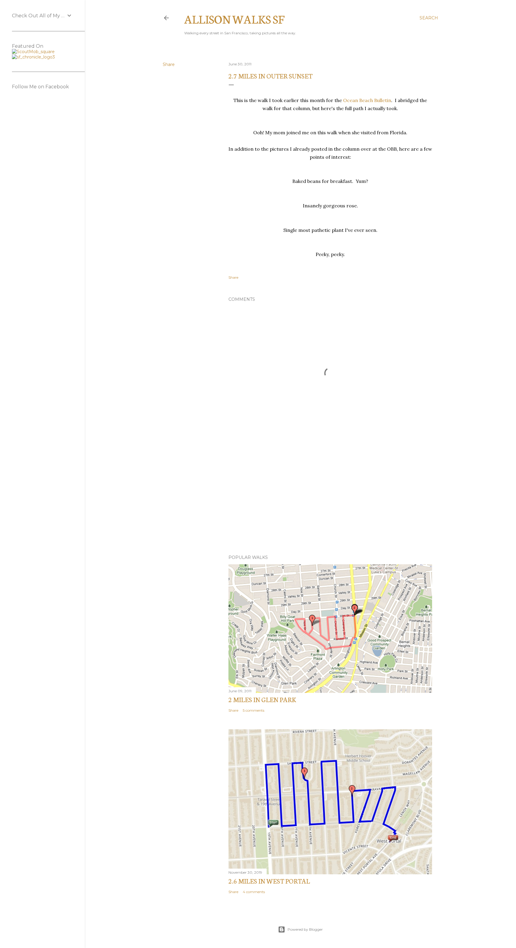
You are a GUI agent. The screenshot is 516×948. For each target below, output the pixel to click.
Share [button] (169, 64)
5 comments (253, 710)
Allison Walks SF (234, 19)
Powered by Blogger (305, 929)
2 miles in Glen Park (262, 699)
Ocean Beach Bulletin (367, 100)
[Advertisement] (330, 498)
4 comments (254, 892)
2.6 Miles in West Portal (269, 880)
